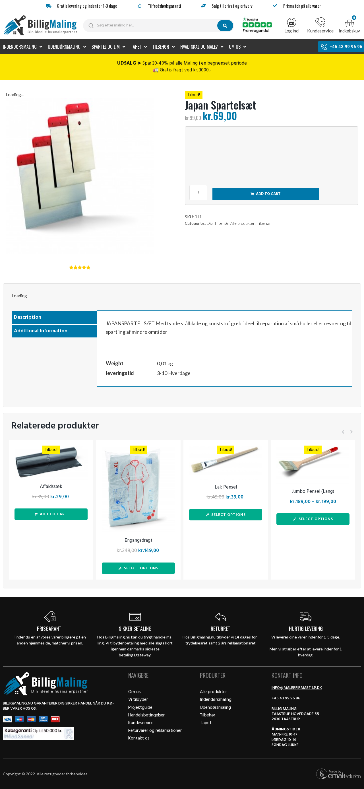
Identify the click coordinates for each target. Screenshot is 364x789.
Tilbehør (264, 223)
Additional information (40, 331)
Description (27, 317)
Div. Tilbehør (218, 223)
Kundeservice (320, 30)
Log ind (291, 30)
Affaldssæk (51, 487)
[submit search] (225, 25)
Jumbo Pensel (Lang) (313, 491)
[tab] (54, 318)
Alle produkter (242, 223)
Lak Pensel (226, 487)
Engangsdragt (138, 540)
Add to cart (268, 194)
